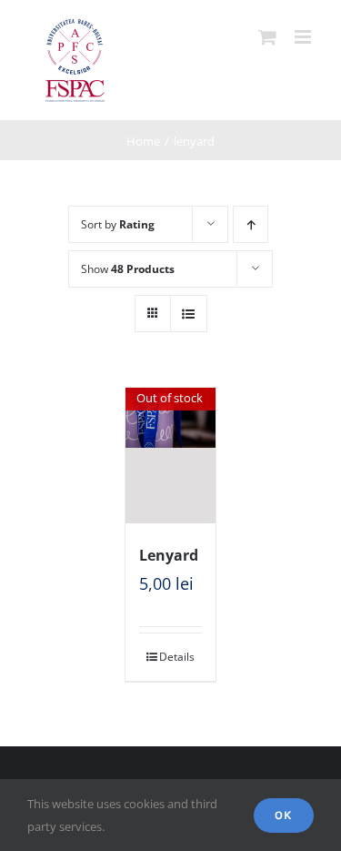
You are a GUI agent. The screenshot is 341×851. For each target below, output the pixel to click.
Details (177, 656)
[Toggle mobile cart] (267, 36)
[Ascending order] (250, 224)
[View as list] (188, 313)
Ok (284, 815)
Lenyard (168, 555)
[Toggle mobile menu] (304, 36)
